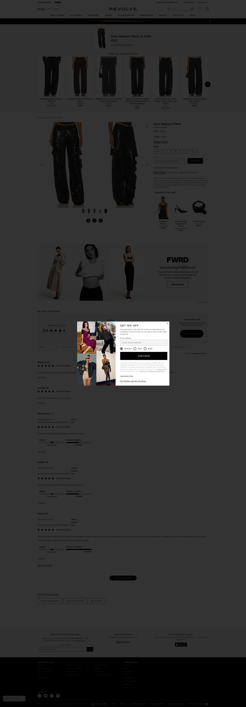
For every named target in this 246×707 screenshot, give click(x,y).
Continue (144, 356)
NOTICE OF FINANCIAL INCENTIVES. (152, 371)
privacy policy (161, 369)
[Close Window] (167, 324)
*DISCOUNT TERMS (126, 376)
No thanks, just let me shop (133, 381)
